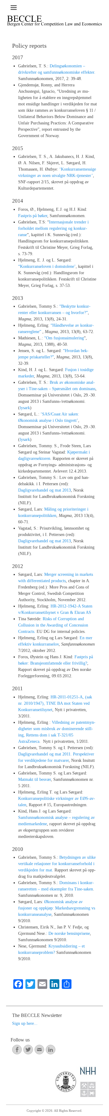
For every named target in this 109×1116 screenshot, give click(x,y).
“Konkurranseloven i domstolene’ (47, 266)
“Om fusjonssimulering (64, 338)
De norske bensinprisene (69, 933)
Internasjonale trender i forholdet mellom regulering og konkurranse (53, 228)
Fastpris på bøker (32, 215)
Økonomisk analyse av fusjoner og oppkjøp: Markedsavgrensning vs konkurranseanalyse (56, 908)
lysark (25, 408)
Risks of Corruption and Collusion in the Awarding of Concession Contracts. (53, 625)
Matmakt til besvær (34, 779)
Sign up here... (25, 1023)
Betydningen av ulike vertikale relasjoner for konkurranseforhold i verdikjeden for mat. (57, 863)
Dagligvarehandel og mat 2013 (44, 490)
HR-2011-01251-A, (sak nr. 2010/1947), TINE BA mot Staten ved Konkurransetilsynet (55, 703)
